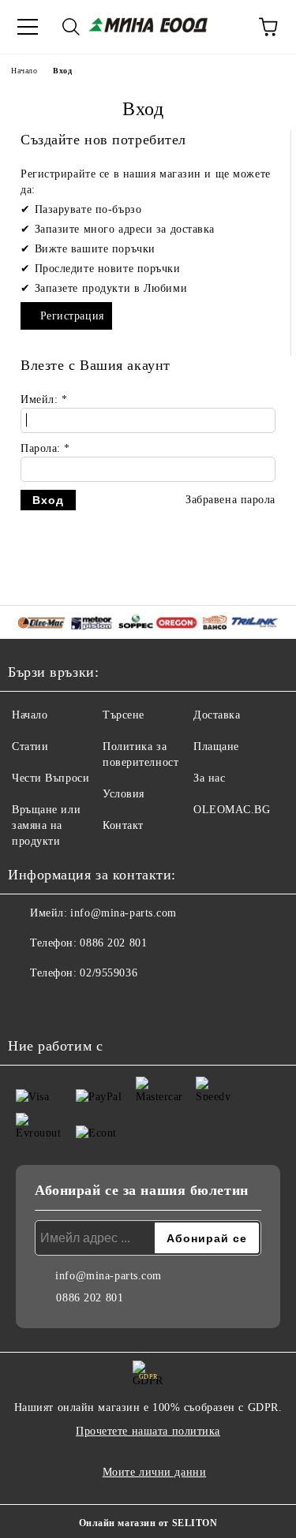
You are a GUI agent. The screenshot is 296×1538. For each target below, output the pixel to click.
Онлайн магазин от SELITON (148, 1523)
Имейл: (44, 399)
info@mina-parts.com (123, 913)
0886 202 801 (113, 943)
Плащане (216, 746)
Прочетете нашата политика (148, 1431)
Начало (24, 70)
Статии (30, 746)
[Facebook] (28, 1004)
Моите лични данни (155, 1472)
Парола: (45, 448)
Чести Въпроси (50, 778)
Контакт (123, 825)
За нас (209, 778)
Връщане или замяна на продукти (46, 825)
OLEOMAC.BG (232, 810)
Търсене (123, 715)
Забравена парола (230, 500)
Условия (123, 794)
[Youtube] (63, 1004)
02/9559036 (108, 973)
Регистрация (72, 316)
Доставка (216, 715)
